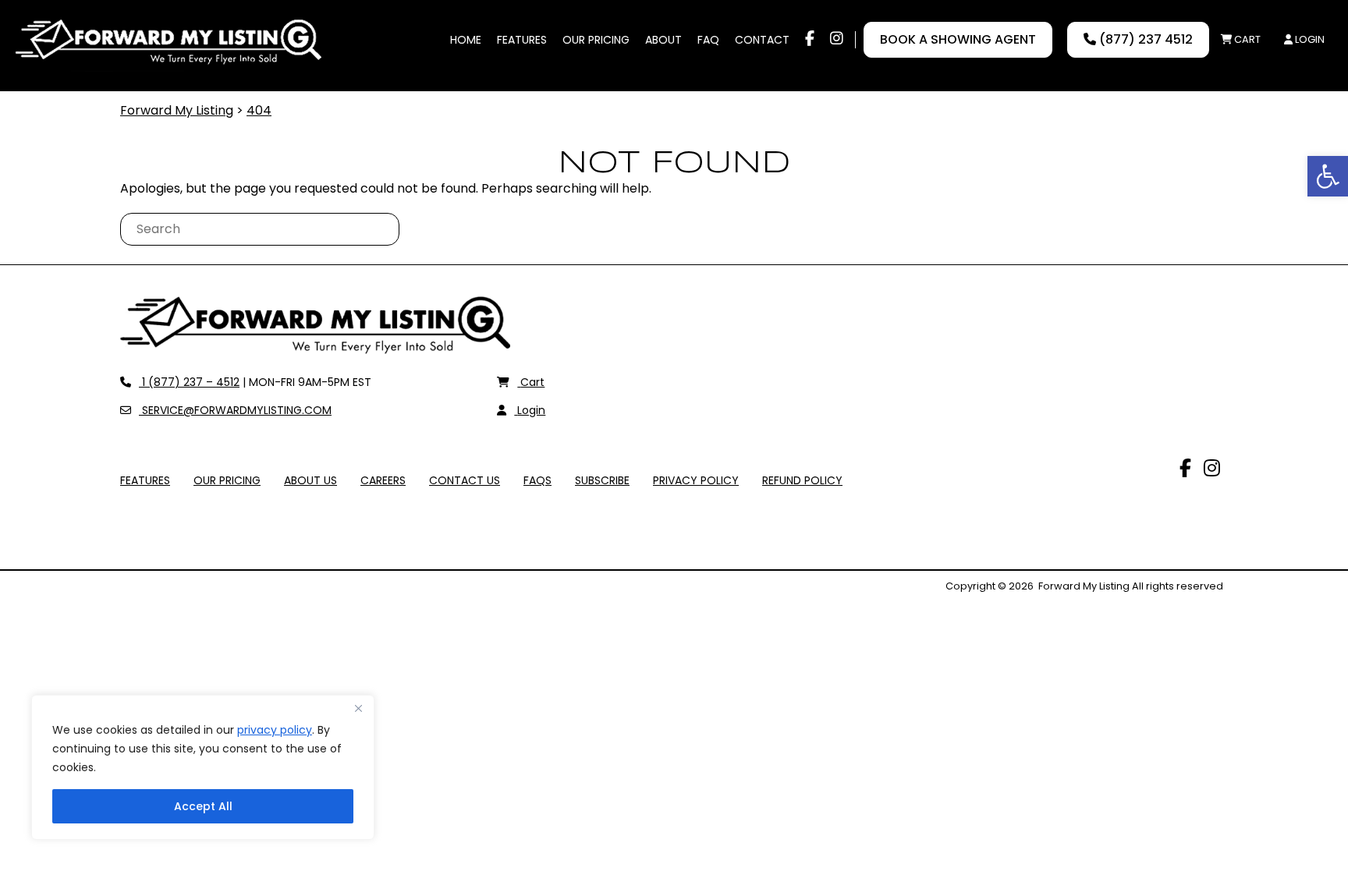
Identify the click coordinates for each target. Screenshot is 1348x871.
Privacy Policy (696, 480)
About (663, 40)
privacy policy (274, 730)
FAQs (537, 480)
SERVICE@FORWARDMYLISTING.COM (235, 410)
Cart (1246, 39)
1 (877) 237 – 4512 (188, 382)
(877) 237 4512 (1144, 39)
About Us (310, 480)
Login (1309, 39)
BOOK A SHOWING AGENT (958, 39)
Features (522, 40)
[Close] (358, 708)
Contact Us (464, 480)
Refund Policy (802, 480)
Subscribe (602, 480)
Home (465, 40)
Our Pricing (596, 40)
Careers (383, 480)
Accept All (203, 806)
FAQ (708, 40)
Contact (762, 40)
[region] (202, 767)
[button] (1327, 176)
